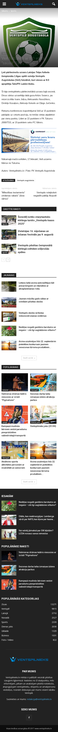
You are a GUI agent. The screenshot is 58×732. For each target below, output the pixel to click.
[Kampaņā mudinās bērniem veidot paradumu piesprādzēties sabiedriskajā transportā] (14, 415)
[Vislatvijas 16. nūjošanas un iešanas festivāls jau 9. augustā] (8, 234)
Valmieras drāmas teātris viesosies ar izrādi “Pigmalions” (13, 397)
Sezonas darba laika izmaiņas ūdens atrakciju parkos (42, 397)
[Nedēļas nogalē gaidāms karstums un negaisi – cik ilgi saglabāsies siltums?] (8, 331)
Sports (4, 53)
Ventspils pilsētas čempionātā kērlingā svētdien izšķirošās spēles (35, 249)
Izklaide (5, 390)
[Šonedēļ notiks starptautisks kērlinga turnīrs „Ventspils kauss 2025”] (8, 220)
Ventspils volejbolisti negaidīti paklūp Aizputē (45, 194)
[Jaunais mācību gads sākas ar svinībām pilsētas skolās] (8, 302)
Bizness (5, 635)
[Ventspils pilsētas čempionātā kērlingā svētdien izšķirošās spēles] (8, 249)
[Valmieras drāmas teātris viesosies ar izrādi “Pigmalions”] (14, 382)
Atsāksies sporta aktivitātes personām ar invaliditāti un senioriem (13, 464)
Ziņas (33, 458)
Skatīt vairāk (28, 358)
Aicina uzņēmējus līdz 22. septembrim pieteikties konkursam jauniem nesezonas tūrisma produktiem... (37, 344)
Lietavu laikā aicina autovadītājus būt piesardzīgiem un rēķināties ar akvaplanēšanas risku (36, 286)
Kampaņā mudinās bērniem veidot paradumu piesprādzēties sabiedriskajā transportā (35, 584)
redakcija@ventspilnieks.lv (39, 699)
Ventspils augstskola (25, 180)
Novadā (5, 617)
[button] (54, 4)
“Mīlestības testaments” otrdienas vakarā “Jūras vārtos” (13, 195)
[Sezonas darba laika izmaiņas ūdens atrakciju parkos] (43, 382)
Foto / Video (7, 639)
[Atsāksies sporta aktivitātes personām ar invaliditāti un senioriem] (14, 450)
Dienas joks (35, 422)
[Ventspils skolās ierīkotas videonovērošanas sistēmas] (8, 316)
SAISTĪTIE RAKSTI (11, 209)
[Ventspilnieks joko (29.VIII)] (43, 415)
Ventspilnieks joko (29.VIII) (43, 426)
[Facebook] (29, 718)
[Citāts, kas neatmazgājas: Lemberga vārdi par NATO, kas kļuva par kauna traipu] (8, 520)
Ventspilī (34, 390)
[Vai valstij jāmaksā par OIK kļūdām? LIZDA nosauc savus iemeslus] (8, 534)
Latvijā (4, 422)
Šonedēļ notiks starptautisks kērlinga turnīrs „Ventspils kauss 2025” (36, 220)
